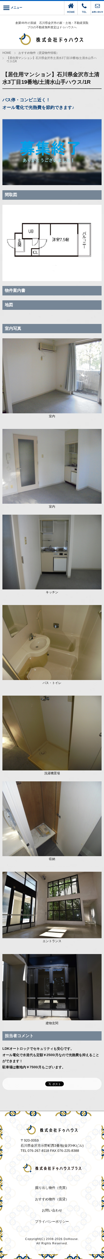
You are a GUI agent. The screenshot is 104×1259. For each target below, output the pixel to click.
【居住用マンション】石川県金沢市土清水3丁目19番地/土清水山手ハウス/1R (52, 60)
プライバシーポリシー (52, 1221)
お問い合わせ (52, 1210)
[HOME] (70, 13)
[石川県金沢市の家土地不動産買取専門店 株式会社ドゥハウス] (52, 39)
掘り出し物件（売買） (52, 1188)
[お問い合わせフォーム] (97, 13)
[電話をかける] (84, 13)
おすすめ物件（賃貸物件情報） (38, 53)
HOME (6, 53)
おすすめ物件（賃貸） (52, 1199)
